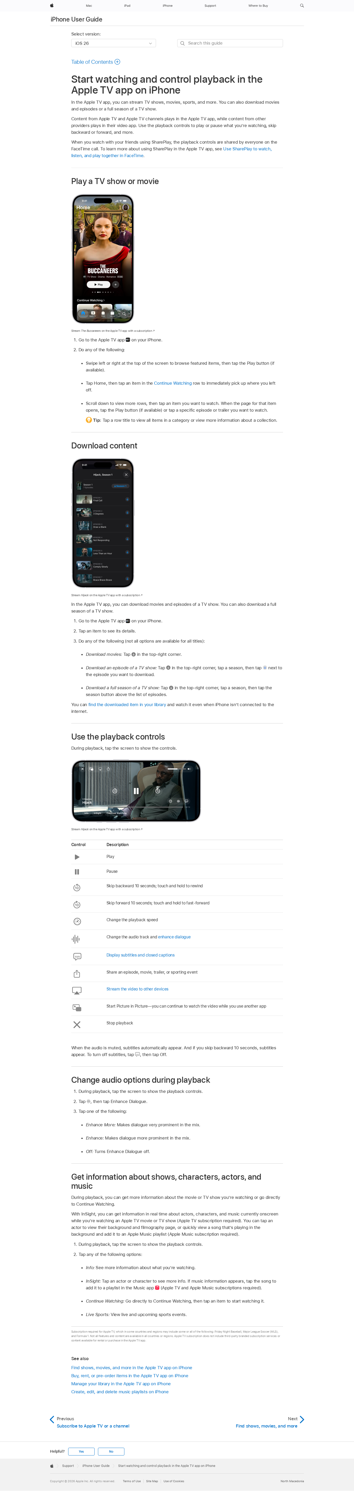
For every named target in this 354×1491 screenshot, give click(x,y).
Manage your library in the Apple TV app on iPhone (121, 1383)
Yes (81, 1451)
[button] (302, 5)
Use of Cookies (174, 1481)
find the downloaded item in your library (127, 704)
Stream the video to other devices (137, 989)
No (111, 1451)
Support (68, 1466)
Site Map (152, 1481)
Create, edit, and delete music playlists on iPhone (120, 1391)
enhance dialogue (174, 936)
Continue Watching (173, 383)
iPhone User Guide (76, 19)
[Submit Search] (183, 43)
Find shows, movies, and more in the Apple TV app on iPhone (131, 1367)
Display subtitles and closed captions (141, 955)
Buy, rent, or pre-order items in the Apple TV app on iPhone (129, 1375)
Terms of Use (132, 1481)
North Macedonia (292, 1481)
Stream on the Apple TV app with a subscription (111, 331)
